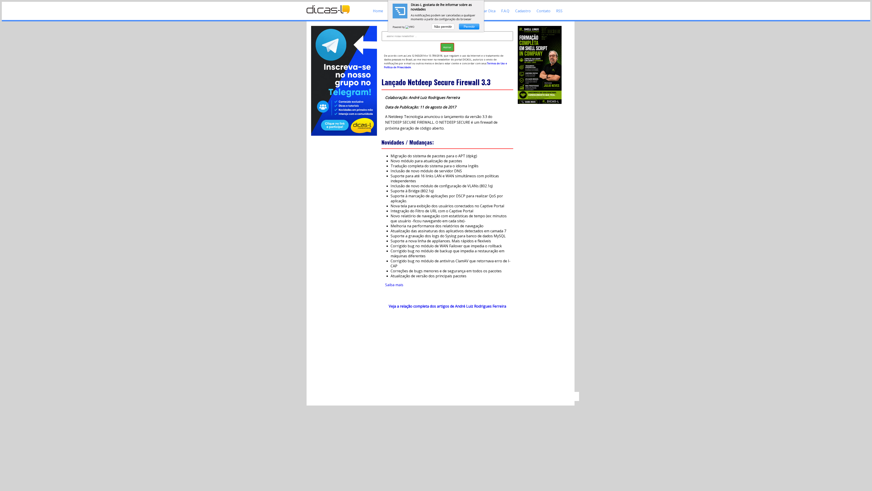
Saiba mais (394, 284)
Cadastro (523, 10)
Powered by (399, 27)
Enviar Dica (486, 10)
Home (378, 10)
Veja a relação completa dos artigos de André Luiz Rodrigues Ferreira (447, 306)
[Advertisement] (447, 352)
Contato (543, 10)
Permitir (469, 26)
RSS (559, 10)
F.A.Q (505, 10)
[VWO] (410, 27)
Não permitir (443, 26)
